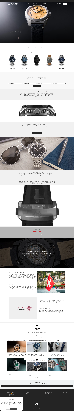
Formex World (43, 3)
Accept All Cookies (14, 408)
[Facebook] (63, 392)
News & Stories (28, 394)
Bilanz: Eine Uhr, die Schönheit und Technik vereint (16, 372)
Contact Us (46, 394)
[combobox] (65, 4)
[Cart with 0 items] (60, 3)
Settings (8, 408)
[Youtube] (66, 392)
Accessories (35, 3)
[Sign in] (58, 3)
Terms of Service (47, 393)
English (64, 3)
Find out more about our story (37, 133)
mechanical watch (35, 233)
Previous (7, 62)
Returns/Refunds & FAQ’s (49, 392)
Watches (29, 3)
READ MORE (37, 96)
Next (67, 62)
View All (37, 377)
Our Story (27, 393)
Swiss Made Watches (40, 47)
